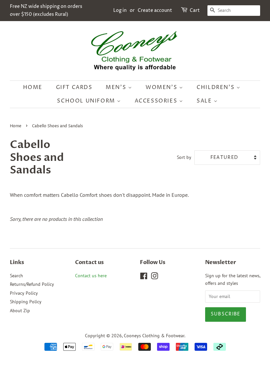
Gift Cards (74, 87)
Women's (162, 87)
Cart (195, 10)
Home (32, 87)
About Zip (20, 311)
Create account (155, 10)
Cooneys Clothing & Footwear (154, 336)
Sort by (184, 157)
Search (16, 276)
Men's (117, 87)
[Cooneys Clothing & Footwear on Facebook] (144, 277)
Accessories (157, 101)
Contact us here (91, 276)
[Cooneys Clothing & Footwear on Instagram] (154, 277)
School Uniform (87, 101)
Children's (216, 87)
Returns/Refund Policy (32, 284)
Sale (205, 101)
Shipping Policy (25, 302)
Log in (120, 10)
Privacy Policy (24, 293)
